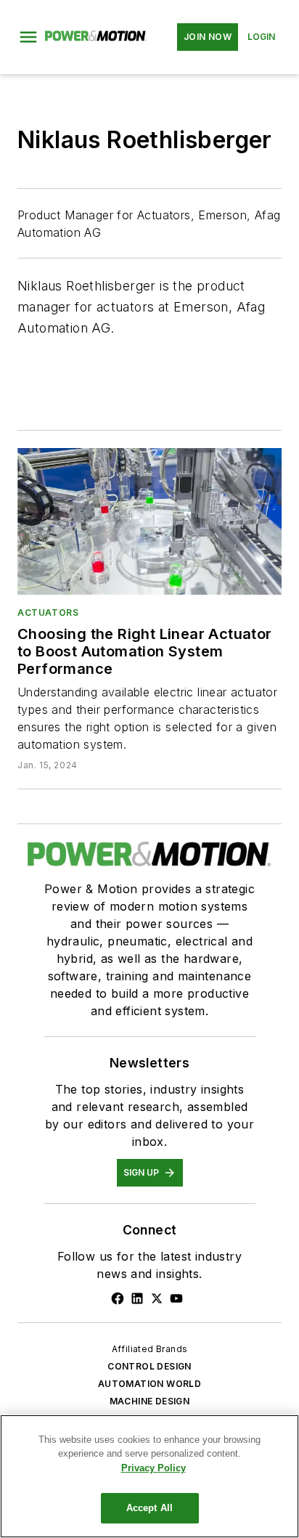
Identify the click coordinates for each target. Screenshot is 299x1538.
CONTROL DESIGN (149, 1366)
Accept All (149, 1507)
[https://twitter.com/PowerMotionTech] (157, 1298)
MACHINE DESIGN (150, 1401)
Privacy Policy (153, 1467)
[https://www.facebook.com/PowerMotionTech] (117, 1298)
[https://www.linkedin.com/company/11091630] (137, 1298)
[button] (28, 37)
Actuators (47, 612)
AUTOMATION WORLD (149, 1383)
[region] (149, 1476)
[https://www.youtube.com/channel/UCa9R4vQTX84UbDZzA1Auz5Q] (176, 1298)
